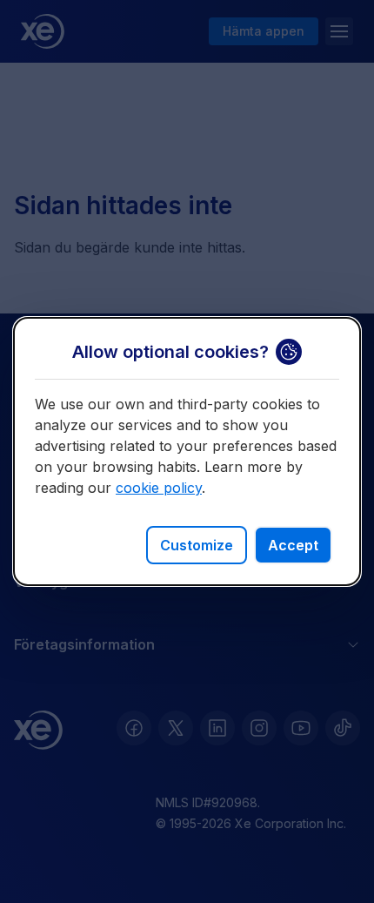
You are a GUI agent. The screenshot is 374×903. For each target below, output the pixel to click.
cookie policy (159, 487)
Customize (196, 545)
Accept (293, 545)
